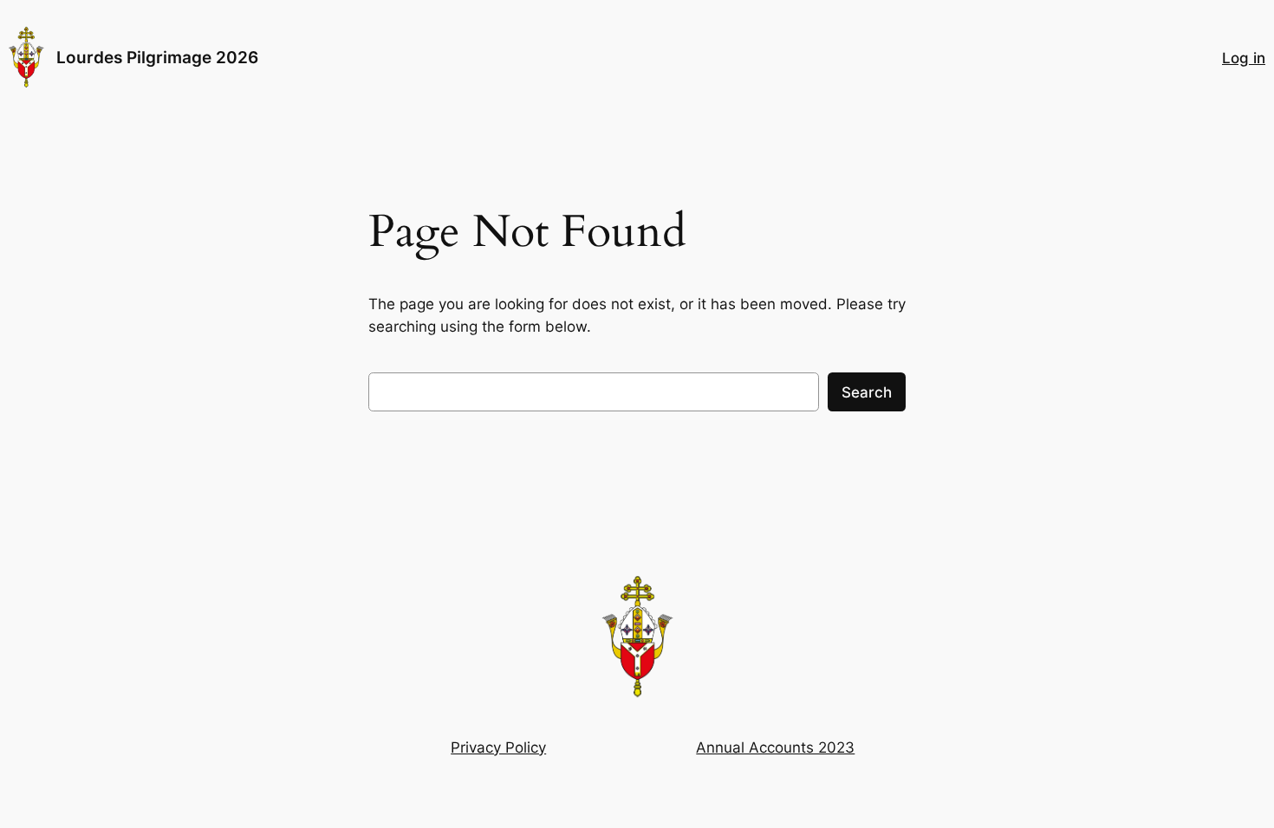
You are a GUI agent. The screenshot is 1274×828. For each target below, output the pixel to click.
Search (867, 392)
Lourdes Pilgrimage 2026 (157, 57)
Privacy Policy (498, 747)
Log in (1243, 58)
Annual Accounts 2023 (775, 747)
